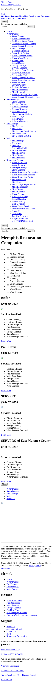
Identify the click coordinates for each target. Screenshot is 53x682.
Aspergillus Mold (19, 148)
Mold (9, 138)
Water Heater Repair (20, 206)
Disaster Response (20, 109)
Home (9, 31)
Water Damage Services (17, 612)
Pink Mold (16, 145)
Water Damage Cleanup (22, 56)
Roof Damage (18, 116)
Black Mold (17, 143)
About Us (16, 211)
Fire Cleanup (17, 128)
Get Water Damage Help (22, 221)
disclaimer (5, 568)
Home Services (18, 194)
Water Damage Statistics (22, 46)
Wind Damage (18, 119)
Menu (4, 21)
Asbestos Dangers (19, 121)
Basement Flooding (20, 51)
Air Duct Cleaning (20, 196)
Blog (9, 634)
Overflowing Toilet (20, 75)
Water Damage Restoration (23, 77)
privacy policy (35, 565)
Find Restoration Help (10, 650)
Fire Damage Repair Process (24, 131)
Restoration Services (15, 160)
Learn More (6, 341)
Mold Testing (17, 155)
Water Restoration (19, 162)
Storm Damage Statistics (22, 114)
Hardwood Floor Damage (23, 70)
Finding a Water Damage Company (22, 615)
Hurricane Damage (20, 107)
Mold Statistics (18, 158)
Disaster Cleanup (19, 111)
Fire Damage (12, 124)
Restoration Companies (16, 636)
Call (3, 14)
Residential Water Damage (23, 41)
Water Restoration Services (23, 80)
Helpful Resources (20, 218)
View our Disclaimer (10, 666)
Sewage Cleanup (19, 85)
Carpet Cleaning (19, 199)
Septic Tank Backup (20, 53)
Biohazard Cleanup (20, 87)
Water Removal (18, 82)
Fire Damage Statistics (21, 136)
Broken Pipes (18, 60)
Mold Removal (18, 92)
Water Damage (13, 34)
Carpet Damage (18, 63)
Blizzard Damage (19, 104)
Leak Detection (18, 204)
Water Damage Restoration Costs (26, 97)
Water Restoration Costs (22, 177)
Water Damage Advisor (11, 5)
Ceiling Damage (19, 65)
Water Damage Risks (21, 39)
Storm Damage (13, 99)
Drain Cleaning (18, 201)
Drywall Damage (19, 68)
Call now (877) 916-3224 (12, 654)
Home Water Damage (21, 58)
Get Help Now (13, 610)
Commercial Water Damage (24, 43)
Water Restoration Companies (25, 94)
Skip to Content (8, 2)
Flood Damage (18, 48)
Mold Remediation (20, 90)
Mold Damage (18, 141)
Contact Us (17, 213)
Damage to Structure (21, 73)
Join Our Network (20, 216)
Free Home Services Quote (23, 209)
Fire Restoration (19, 133)
